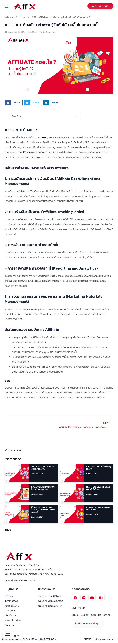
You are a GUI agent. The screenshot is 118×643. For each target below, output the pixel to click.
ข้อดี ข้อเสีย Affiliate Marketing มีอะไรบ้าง (98, 467)
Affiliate (42, 137)
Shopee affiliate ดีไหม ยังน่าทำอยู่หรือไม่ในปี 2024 (98, 488)
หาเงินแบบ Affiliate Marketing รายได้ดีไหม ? (98, 508)
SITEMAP (88, 639)
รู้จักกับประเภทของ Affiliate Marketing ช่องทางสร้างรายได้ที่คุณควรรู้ (43, 510)
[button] (8, 6)
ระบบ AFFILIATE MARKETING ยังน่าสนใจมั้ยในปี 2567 (43, 488)
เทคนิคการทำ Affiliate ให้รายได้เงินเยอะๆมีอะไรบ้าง (43, 467)
